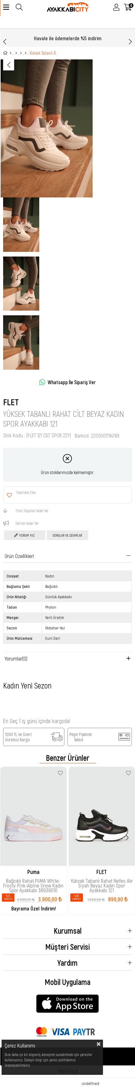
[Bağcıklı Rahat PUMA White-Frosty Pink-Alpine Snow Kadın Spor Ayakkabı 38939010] (33, 816)
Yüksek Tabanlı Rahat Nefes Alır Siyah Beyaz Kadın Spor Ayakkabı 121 (102, 882)
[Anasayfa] (10, 53)
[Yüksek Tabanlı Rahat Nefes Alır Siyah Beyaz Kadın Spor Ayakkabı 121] (102, 816)
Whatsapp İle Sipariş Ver (72, 382)
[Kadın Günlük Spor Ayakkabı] (25, 53)
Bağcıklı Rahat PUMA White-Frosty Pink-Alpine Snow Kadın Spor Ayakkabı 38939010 (33, 882)
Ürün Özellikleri (19, 556)
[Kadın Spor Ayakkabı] (21, 53)
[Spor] (16, 53)
